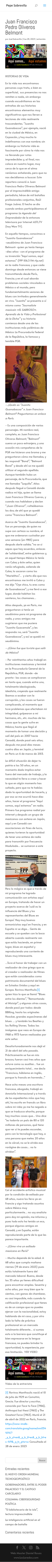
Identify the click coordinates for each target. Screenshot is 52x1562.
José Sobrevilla (15, 39)
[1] (38, 989)
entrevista (41, 39)
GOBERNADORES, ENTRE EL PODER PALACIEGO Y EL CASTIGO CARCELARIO (26, 1489)
